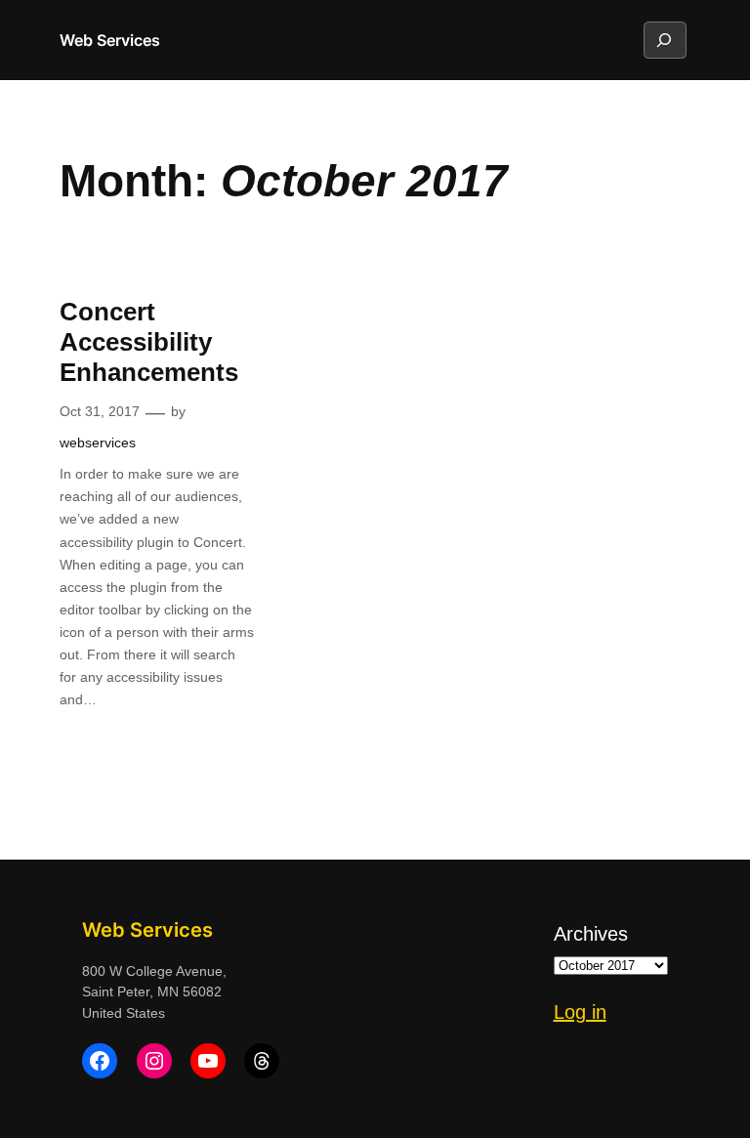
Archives (591, 934)
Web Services (110, 40)
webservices (98, 442)
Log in (580, 1012)
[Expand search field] (664, 40)
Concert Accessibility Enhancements (149, 342)
